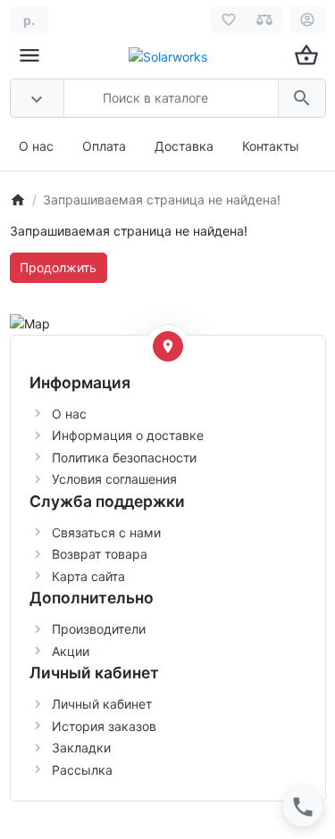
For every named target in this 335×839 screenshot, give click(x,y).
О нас (36, 146)
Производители (99, 628)
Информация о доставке (128, 435)
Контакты (270, 146)
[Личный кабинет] (307, 19)
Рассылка (82, 769)
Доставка (184, 146)
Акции (70, 651)
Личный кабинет (102, 703)
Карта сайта (88, 576)
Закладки (81, 747)
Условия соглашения (114, 478)
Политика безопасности (124, 457)
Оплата (104, 146)
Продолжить (58, 267)
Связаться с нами (106, 532)
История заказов (104, 726)
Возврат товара (99, 553)
